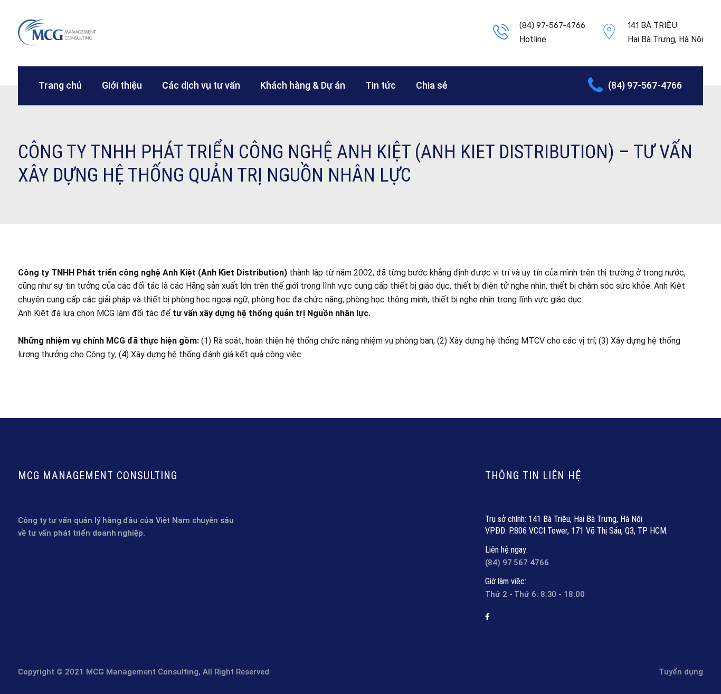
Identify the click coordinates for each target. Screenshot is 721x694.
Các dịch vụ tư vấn (201, 85)
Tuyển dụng (681, 672)
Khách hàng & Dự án (302, 85)
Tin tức (380, 85)
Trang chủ (60, 85)
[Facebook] (487, 617)
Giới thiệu (122, 85)
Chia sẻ (432, 85)
